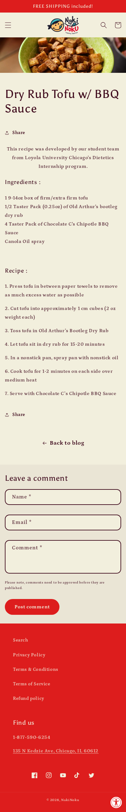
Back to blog (67, 443)
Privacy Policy (29, 655)
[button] (8, 25)
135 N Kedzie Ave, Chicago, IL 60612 (56, 751)
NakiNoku (70, 800)
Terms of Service (31, 684)
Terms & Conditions (35, 669)
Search (20, 640)
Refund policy (28, 698)
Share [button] (18, 132)
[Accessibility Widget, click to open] (116, 802)
